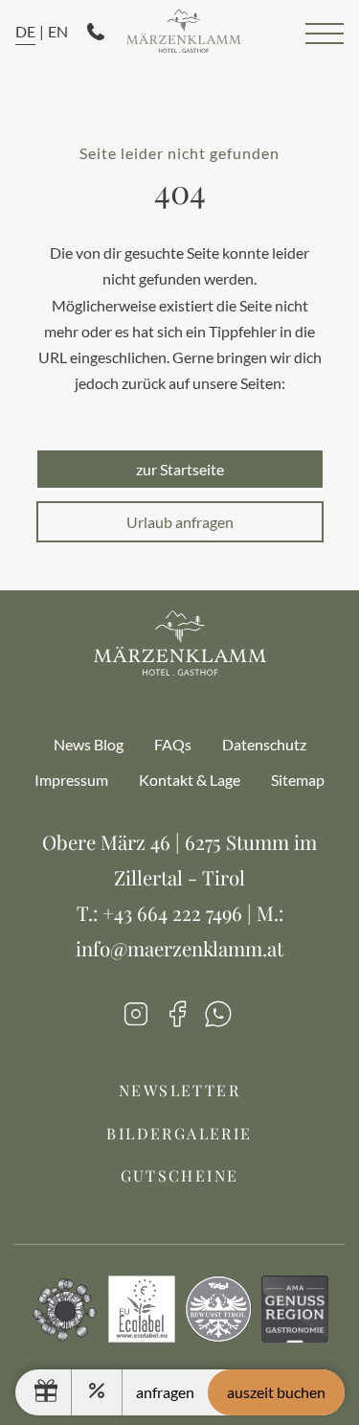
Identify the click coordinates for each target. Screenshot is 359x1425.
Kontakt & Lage (189, 779)
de (25, 31)
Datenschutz (264, 744)
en (58, 31)
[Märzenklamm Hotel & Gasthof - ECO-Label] (141, 1337)
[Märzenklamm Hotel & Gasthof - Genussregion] (294, 1337)
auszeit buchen (276, 1392)
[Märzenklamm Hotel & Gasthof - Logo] (183, 33)
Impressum (71, 779)
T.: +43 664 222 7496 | (167, 913)
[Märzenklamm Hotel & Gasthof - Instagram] (136, 1018)
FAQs (172, 744)
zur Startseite (180, 469)
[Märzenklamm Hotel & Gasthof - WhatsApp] (218, 1018)
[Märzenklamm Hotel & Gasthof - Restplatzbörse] (97, 1392)
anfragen (165, 1392)
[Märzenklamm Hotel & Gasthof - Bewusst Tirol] (218, 1337)
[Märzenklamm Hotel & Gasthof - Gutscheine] (53, 1392)
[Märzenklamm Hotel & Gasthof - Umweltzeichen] (65, 1337)
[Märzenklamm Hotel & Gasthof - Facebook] (177, 1018)
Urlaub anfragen (180, 522)
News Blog (88, 744)
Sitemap (298, 779)
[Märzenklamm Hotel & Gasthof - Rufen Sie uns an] (95, 33)
